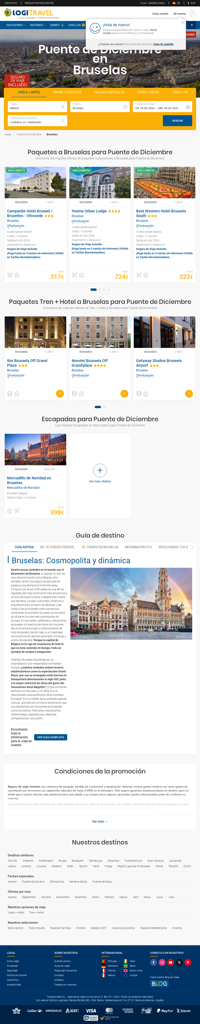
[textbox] (37, 106)
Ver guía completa (50, 737)
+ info (49, 202)
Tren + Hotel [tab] (182, 92)
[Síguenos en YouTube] (171, 962)
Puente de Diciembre (29, 134)
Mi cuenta (180, 13)
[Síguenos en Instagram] (163, 962)
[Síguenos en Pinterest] (188, 962)
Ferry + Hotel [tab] (148, 92)
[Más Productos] (192, 25)
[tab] (93, 289)
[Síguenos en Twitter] (180, 962)
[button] (162, 106)
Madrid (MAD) (152, 3)
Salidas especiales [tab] (109, 92)
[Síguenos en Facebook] (154, 962)
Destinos (36, 25)
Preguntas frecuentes (39, 3)
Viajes (7, 134)
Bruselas (52, 134)
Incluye (49, 469)
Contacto (11, 3)
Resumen (21, 202)
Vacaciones (14, 25)
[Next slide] (192, 92)
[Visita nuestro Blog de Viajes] (171, 983)
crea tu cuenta (163, 44)
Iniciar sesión (170, 28)
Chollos (74, 25)
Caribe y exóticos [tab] (67, 92)
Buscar (177, 120)
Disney (54, 25)
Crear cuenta (160, 13)
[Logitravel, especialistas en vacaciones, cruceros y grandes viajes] (31, 12)
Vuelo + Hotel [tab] (29, 92)
